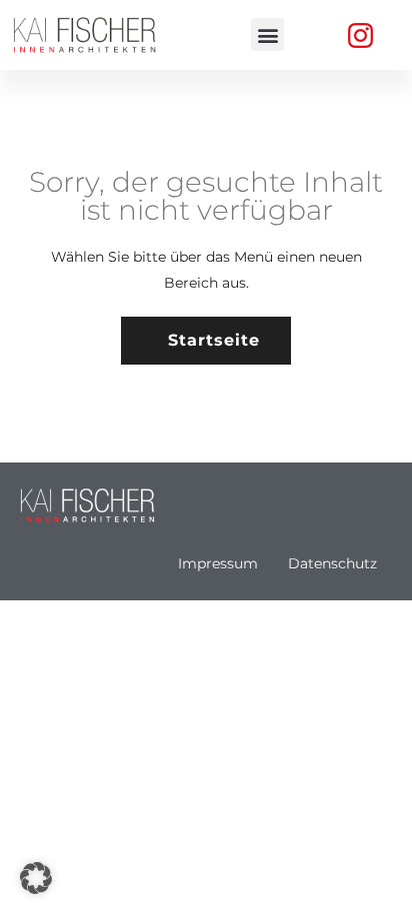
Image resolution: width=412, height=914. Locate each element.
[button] (267, 34)
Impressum (218, 563)
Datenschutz (332, 563)
